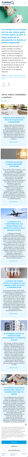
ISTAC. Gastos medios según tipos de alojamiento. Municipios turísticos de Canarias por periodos (13, 77)
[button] (26, 424)
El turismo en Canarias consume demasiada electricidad (14, 164)
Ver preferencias (14, 450)
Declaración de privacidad (13, 454)
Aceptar (14, 442)
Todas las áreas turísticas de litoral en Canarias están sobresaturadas (14, 120)
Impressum (24, 453)
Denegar (14, 446)
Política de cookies (3, 454)
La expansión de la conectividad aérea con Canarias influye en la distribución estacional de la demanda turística (14, 226)
